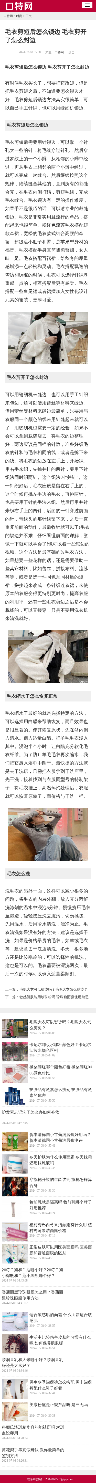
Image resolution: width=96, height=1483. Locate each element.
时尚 (19, 16)
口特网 (8, 16)
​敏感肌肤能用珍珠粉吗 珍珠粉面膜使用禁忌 (54, 997)
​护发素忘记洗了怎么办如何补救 (30, 1112)
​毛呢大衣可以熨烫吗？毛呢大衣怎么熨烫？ (53, 989)
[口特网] (19, 10)
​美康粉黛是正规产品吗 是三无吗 (58, 1404)
